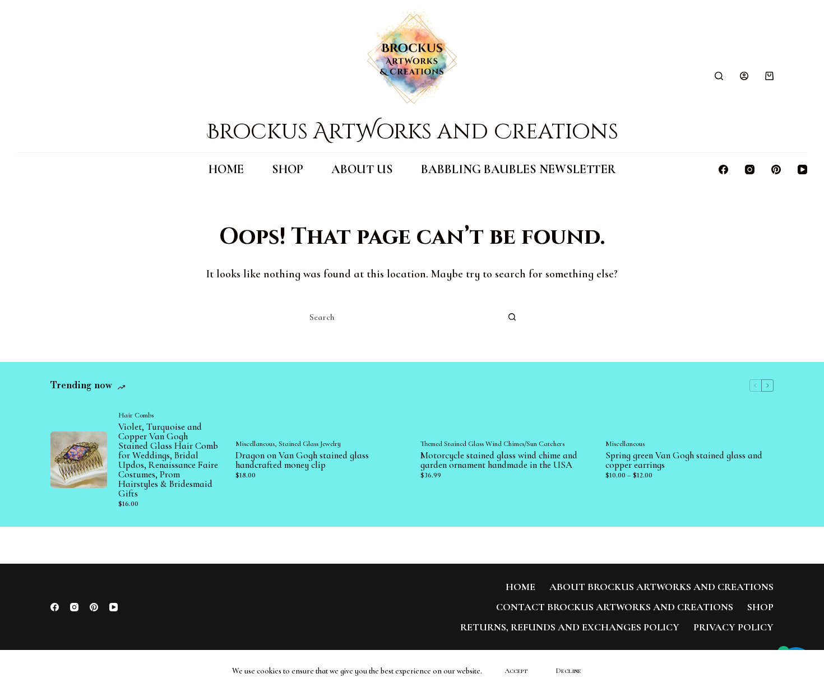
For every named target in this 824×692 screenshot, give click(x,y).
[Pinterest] (776, 169)
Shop (287, 169)
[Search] (719, 76)
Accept (515, 670)
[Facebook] (723, 169)
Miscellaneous (255, 443)
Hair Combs (136, 415)
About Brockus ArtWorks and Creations (661, 586)
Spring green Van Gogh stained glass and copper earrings (683, 460)
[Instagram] (749, 169)
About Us (362, 169)
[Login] (744, 76)
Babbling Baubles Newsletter (518, 169)
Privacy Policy (733, 627)
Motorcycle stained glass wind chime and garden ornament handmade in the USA (498, 460)
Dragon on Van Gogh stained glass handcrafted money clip (302, 460)
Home (226, 169)
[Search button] (512, 317)
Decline (568, 670)
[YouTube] (802, 169)
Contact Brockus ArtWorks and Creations (614, 607)
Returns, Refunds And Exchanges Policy (569, 627)
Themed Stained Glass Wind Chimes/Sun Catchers (492, 443)
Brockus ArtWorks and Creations (412, 132)
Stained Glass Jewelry (310, 443)
